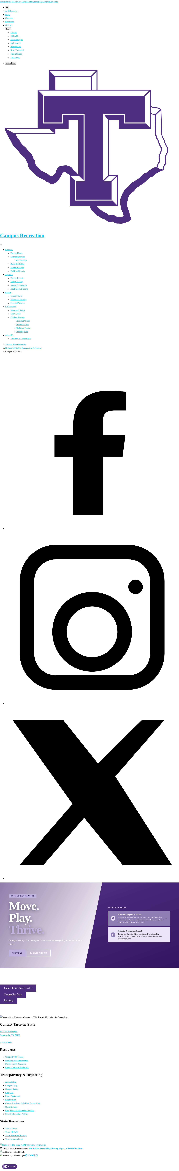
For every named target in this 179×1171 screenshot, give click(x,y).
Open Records (11, 1107)
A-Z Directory (11, 11)
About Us (17, 953)
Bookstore (9, 22)
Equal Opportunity (13, 1096)
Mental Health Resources (15, 1064)
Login (8, 29)
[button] (18, 988)
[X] (92, 878)
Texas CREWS (11, 1132)
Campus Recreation (22, 235)
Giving (8, 25)
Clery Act (9, 1093)
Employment (10, 1100)
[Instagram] (92, 703)
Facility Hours (38, 953)
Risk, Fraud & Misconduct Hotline (19, 1110)
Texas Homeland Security (16, 1135)
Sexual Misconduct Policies (16, 1114)
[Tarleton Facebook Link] (26, 1155)
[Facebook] (92, 528)
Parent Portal (15, 47)
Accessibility (45, 1148)
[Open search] (7, 7)
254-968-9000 (6, 1042)
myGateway (15, 43)
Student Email (16, 54)
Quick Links (10, 63)
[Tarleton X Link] (29, 1155)
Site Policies (34, 1148)
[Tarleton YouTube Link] (31, 1155)
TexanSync (15, 57)
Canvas (13, 32)
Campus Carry (11, 1085)
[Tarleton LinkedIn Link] (36, 1155)
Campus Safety (11, 1089)
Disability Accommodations (16, 1060)
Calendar (9, 18)
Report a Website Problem (70, 1148)
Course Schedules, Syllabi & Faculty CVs (22, 1103)
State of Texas (11, 1128)
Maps (7, 15)
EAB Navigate (16, 39)
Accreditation (10, 1082)
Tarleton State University (10, 2)
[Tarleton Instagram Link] (34, 1155)
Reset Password (17, 50)
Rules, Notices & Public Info (17, 1067)
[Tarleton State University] (89, 227)
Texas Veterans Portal (14, 1139)
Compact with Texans (14, 1057)
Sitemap (54, 1148)
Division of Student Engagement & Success (39, 2)
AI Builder (14, 36)
